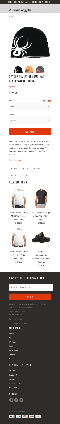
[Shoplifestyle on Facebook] (16, 400)
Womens (12, 342)
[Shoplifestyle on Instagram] (21, 400)
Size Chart (13, 387)
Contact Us (13, 375)
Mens (11, 337)
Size (10, 100)
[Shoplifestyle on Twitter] (11, 400)
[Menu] (42, 9)
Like (27, 168)
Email (26, 175)
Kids (11, 346)
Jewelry (12, 358)
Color (11, 114)
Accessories (13, 350)
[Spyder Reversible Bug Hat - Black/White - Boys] (30, 42)
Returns (12, 379)
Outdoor (12, 354)
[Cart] (48, 9)
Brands (11, 333)
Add (15, 175)
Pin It (38, 168)
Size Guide (47, 100)
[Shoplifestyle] (20, 9)
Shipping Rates (15, 383)
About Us (12, 370)
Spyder (12, 86)
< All (11, 16)
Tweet (15, 168)
